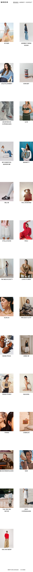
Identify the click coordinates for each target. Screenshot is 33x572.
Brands (15, 2)
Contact (29, 2)
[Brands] (4, 2)
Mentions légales (13, 569)
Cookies (22, 569)
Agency (22, 2)
